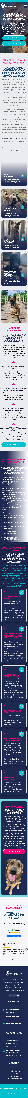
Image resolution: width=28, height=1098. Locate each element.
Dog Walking (15, 1071)
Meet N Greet (12, 139)
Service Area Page (10, 31)
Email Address (12, 1016)
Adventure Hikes (15, 1078)
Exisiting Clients (13, 1023)
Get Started (14, 38)
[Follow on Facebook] (14, 995)
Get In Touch (14, 43)
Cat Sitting (15, 1076)
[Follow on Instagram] (10, 995)
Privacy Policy (5, 1091)
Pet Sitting (15, 1073)
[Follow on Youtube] (18, 995)
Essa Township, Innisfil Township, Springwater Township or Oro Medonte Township (14, 26)
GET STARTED (13, 444)
